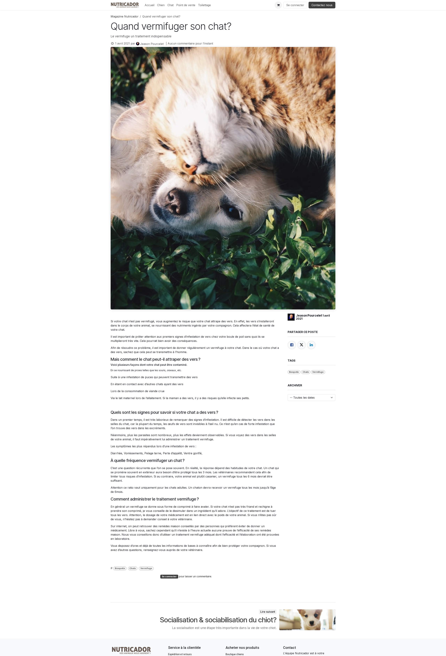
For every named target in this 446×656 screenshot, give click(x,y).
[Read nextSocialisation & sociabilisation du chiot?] (307, 619)
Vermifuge (146, 568)
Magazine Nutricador (125, 16)
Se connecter (295, 5)
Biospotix (120, 568)
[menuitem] (149, 5)
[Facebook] (292, 345)
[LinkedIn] (311, 345)
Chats (132, 568)
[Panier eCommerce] (278, 5)
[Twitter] (301, 345)
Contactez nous (322, 5)
